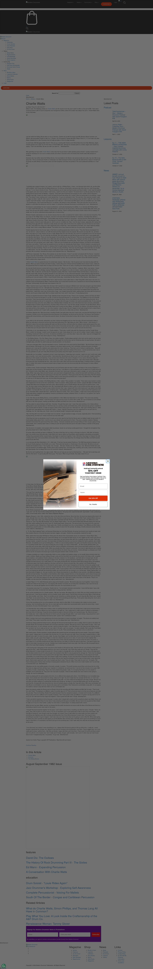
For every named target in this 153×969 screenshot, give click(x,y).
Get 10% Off (93, 498)
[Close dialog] (108, 461)
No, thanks (93, 504)
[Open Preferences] (4, 966)
